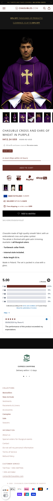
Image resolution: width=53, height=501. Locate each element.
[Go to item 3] (22, 117)
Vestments (7, 401)
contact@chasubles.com (13, 476)
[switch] (5, 495)
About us (6, 435)
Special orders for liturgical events (17, 439)
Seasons (6, 422)
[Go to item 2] (14, 117)
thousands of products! (26, 18)
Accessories (8, 410)
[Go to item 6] (47, 117)
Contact (6, 443)
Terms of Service (10, 452)
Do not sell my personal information (18, 447)
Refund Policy (8, 456)
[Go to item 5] (39, 117)
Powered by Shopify (37, 483)
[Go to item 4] (30, 117)
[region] (26, 363)
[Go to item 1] (6, 117)
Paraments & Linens (11, 405)
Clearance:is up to (26, 23)
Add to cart (26, 168)
